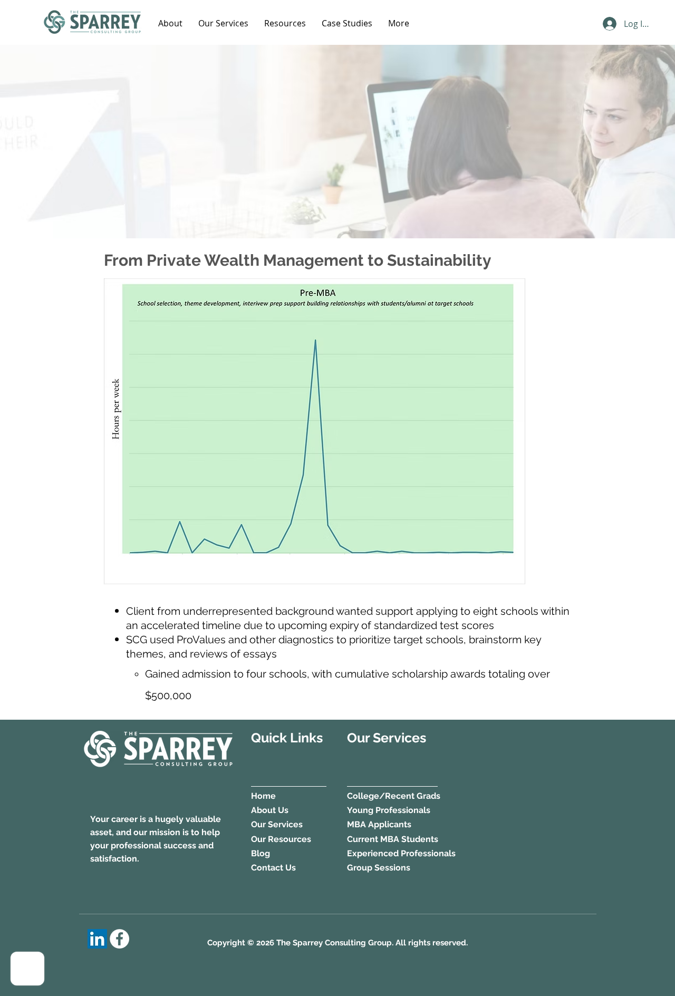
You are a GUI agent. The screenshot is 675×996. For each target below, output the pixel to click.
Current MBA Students (392, 839)
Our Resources (281, 839)
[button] (170, 23)
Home (263, 796)
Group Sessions (378, 868)
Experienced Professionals (401, 853)
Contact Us (273, 868)
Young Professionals (389, 810)
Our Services (277, 824)
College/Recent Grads (393, 796)
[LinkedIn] (97, 939)
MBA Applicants (379, 824)
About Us (269, 810)
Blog (260, 853)
